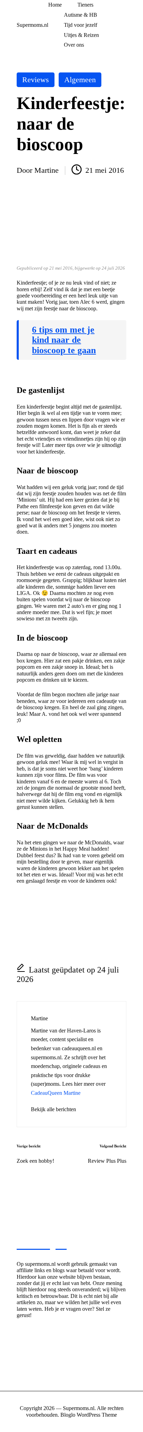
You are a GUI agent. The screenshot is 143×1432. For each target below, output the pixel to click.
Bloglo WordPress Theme (88, 1415)
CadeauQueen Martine (56, 1093)
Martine (39, 1018)
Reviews (35, 79)
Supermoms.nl (32, 25)
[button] (53, 1109)
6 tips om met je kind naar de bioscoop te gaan (64, 340)
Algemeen (80, 79)
